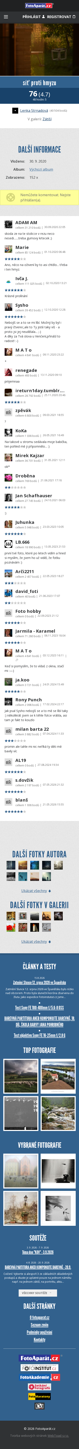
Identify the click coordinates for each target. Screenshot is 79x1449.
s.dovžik (24, 780)
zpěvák (23, 410)
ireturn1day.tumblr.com (40, 390)
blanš (21, 800)
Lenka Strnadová (34, 110)
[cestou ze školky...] (11, 876)
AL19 (20, 760)
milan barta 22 (32, 729)
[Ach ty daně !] (22, 916)
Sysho (21, 305)
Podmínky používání (39, 1332)
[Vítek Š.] (22, 865)
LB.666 (22, 542)
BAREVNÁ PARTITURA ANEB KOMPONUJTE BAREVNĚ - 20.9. (38, 1267)
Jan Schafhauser (33, 495)
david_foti (26, 591)
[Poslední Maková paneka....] (11, 927)
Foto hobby (28, 611)
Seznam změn (39, 1325)
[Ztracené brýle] (58, 916)
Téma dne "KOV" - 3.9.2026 (38, 1252)
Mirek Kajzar (29, 455)
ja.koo (22, 680)
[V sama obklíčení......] (22, 927)
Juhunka (24, 522)
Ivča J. (21, 278)
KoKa (21, 430)
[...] (11, 865)
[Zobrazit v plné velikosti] (39, 50)
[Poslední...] (34, 927)
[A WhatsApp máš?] (46, 916)
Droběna (25, 475)
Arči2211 (24, 571)
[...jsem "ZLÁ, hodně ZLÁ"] (46, 876)
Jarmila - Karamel (35, 631)
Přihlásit (32, 16)
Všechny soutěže (35, 1293)
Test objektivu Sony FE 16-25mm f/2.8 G (39, 1035)
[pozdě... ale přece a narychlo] (34, 876)
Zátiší (47, 119)
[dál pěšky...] (11, 916)
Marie (22, 247)
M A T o (23, 350)
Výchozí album (41, 169)
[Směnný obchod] (46, 927)
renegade (26, 370)
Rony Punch (28, 699)
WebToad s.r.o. (58, 1436)
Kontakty (39, 1340)
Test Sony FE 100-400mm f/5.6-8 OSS (39, 1008)
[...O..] (46, 865)
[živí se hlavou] (22, 876)
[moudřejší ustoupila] (58, 865)
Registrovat (59, 16)
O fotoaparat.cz (39, 1317)
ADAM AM (26, 222)
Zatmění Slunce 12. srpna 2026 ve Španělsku (39, 982)
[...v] (34, 865)
